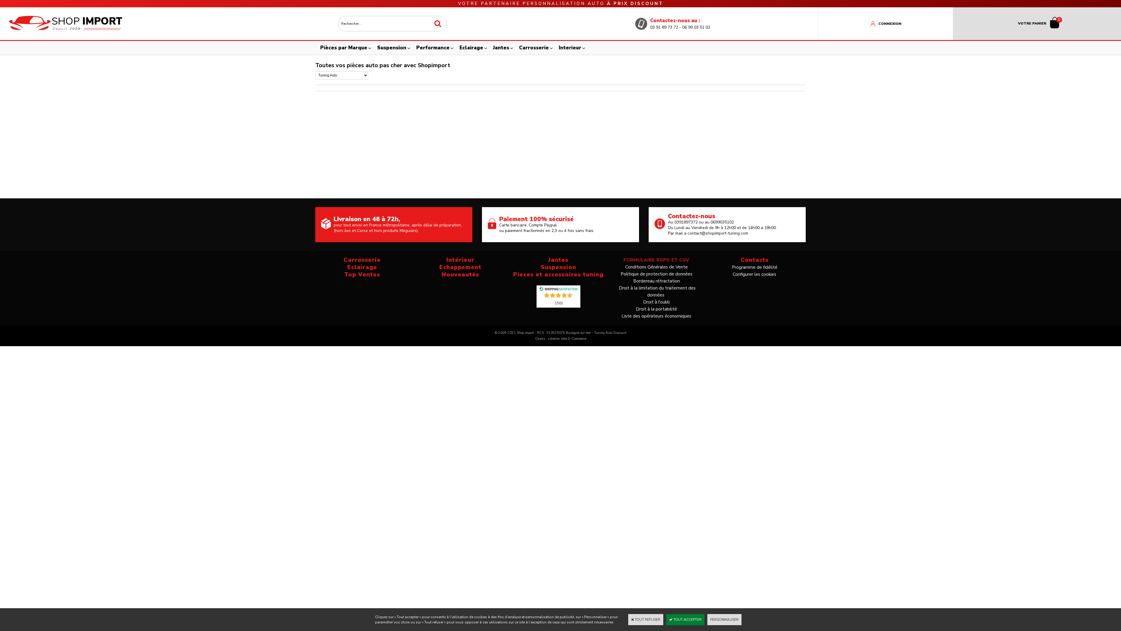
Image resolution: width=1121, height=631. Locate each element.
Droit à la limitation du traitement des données (657, 291)
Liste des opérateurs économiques (656, 316)
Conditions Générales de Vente (656, 267)
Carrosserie (534, 47)
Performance (433, 47)
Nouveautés (460, 274)
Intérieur (460, 260)
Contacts (755, 260)
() (559, 303)
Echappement (460, 267)
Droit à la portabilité (656, 309)
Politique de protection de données (656, 274)
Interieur (570, 47)
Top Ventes (362, 274)
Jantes (501, 47)
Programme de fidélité (754, 267)
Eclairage (471, 47)
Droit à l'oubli (656, 302)
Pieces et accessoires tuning (558, 274)
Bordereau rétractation (656, 281)
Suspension (391, 47)
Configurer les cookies (754, 274)
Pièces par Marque (343, 47)
